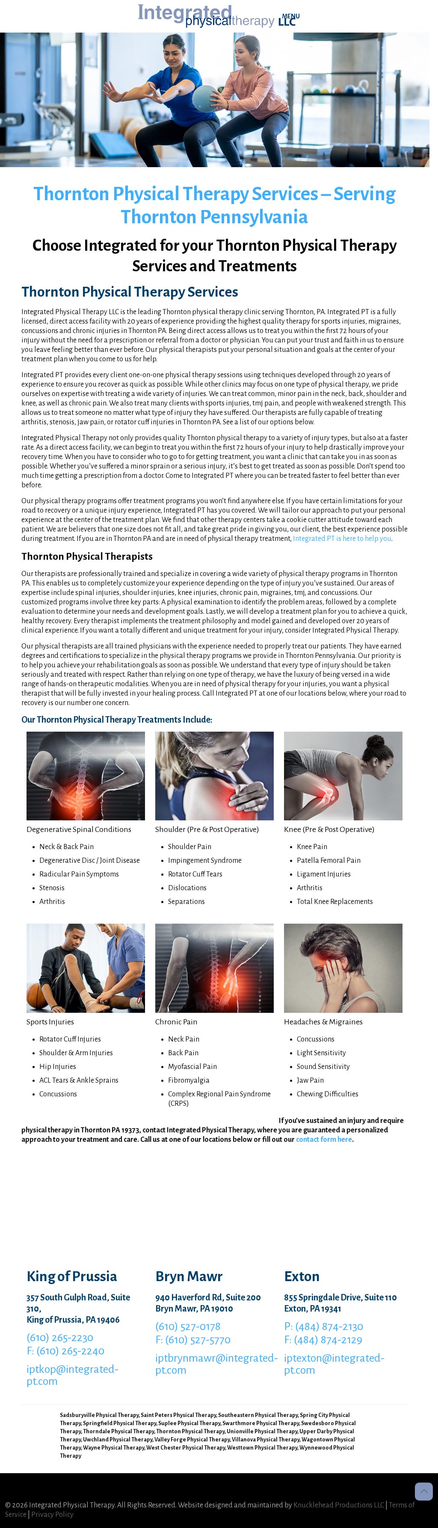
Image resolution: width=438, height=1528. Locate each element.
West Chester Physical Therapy (185, 1448)
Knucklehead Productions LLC (338, 1505)
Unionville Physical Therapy (262, 1432)
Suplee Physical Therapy (189, 1423)
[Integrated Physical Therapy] (217, 16)
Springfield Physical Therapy (119, 1423)
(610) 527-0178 (188, 1327)
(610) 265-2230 (60, 1338)
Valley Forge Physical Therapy (192, 1440)
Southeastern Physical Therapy (258, 1415)
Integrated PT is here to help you (342, 539)
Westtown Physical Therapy (262, 1448)
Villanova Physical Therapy (265, 1440)
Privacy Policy (52, 1515)
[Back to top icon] (424, 1492)
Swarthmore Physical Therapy (260, 1423)
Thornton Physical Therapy (190, 1432)
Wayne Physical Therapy (113, 1448)
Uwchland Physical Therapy (117, 1440)
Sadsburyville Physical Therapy (99, 1415)
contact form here (324, 1140)
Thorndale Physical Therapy (118, 1432)
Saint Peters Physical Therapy (178, 1415)
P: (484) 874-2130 (323, 1327)
